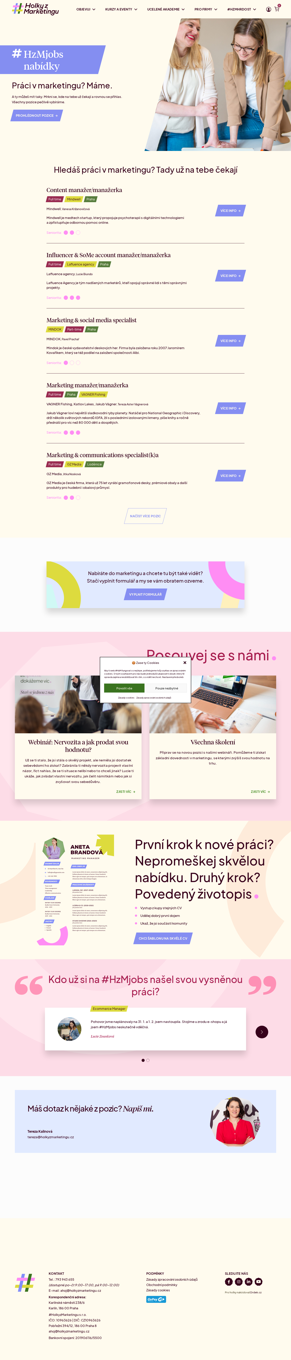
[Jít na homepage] (35, 9)
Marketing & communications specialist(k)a (103, 454)
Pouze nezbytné (166, 688)
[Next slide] (262, 1032)
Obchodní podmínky (161, 1285)
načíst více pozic (145, 516)
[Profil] (268, 10)
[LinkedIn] (249, 1282)
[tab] (143, 1060)
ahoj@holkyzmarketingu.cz (80, 1290)
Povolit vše (124, 688)
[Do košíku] (276, 10)
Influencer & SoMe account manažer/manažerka (109, 254)
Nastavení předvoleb (173, 677)
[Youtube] (258, 1282)
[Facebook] (229, 1282)
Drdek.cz (256, 1292)
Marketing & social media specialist (92, 319)
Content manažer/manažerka (84, 189)
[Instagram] (239, 1282)
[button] (185, 662)
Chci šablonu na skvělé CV (163, 938)
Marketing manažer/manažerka (87, 385)
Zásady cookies (126, 697)
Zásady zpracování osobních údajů (153, 697)
